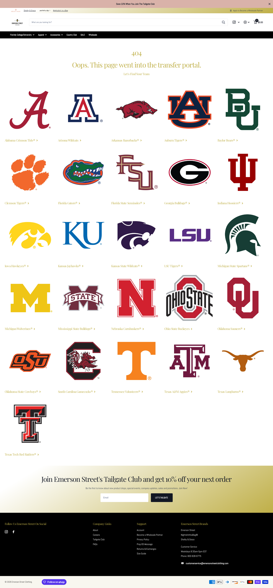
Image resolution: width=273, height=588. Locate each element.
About (95, 530)
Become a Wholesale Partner (150, 534)
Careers (96, 534)
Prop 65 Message (145, 544)
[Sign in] (246, 22)
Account (140, 530)
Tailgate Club (99, 539)
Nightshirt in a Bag (60, 10)
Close (269, 4)
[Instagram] (6, 531)
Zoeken (223, 22)
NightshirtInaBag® (189, 534)
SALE (83, 34)
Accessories (55, 34)
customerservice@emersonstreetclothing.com (207, 563)
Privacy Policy (143, 539)
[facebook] (13, 531)
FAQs (95, 544)
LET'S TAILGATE (161, 497)
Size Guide (141, 553)
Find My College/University (21, 34)
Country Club (72, 34)
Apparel (41, 34)
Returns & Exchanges (146, 549)
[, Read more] (236, 22)
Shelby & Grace (30, 10)
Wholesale (93, 34)
